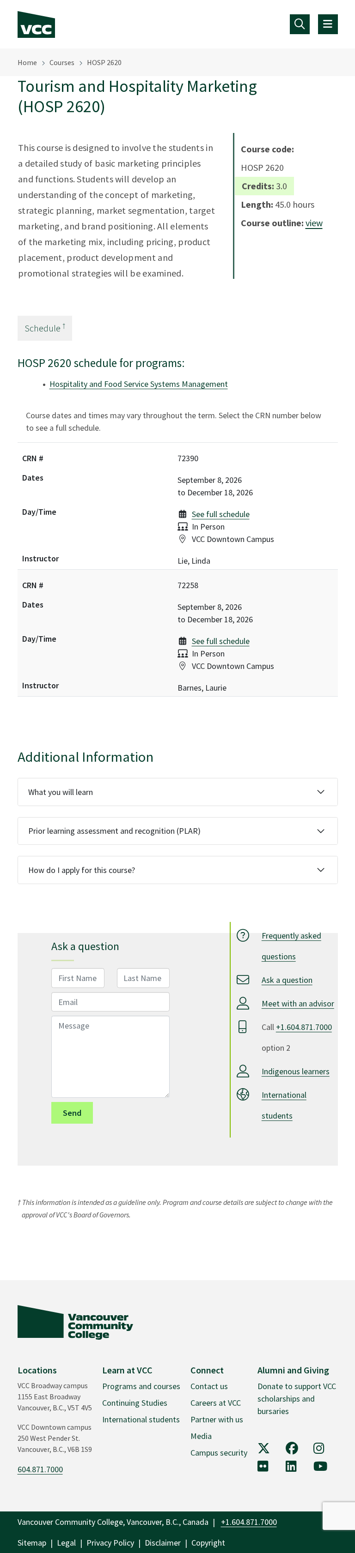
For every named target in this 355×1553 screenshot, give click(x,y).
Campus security (218, 1452)
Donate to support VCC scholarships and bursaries (296, 1398)
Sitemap (32, 1542)
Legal (66, 1542)
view (314, 223)
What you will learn (60, 792)
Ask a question (287, 980)
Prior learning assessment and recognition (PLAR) (114, 830)
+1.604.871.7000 (304, 1027)
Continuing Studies (134, 1402)
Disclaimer (163, 1542)
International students (141, 1419)
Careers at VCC (215, 1402)
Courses (61, 62)
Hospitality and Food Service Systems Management (138, 384)
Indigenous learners (296, 1071)
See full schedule (221, 514)
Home (27, 62)
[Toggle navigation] (300, 24)
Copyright (208, 1542)
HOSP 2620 (104, 62)
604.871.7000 (40, 1469)
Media (201, 1436)
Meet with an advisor (298, 1003)
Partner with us (216, 1419)
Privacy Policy (110, 1542)
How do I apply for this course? (81, 870)
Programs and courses (141, 1386)
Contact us (209, 1386)
